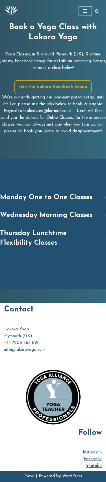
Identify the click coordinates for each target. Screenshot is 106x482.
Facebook (93, 459)
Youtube (94, 466)
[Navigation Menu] (85, 11)
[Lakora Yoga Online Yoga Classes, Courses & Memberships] (11, 11)
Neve (29, 476)
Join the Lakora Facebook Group (53, 87)
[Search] (97, 11)
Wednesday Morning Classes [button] (46, 215)
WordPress (72, 476)
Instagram (92, 452)
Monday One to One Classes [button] (46, 197)
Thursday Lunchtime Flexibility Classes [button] (33, 238)
